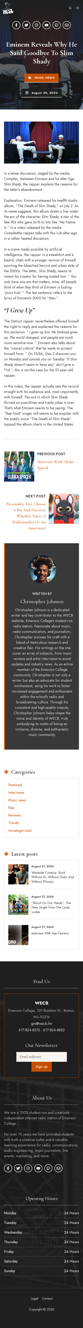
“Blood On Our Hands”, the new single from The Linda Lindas (51, 907)
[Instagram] (36, 25)
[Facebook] (16, 25)
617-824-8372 (29, 1030)
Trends (13, 823)
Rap (11, 807)
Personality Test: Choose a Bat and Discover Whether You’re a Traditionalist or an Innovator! (26, 516)
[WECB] (7, 8)
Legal (34, 1298)
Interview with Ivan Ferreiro (50, 933)
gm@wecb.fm (41, 1023)
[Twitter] (26, 25)
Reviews (14, 815)
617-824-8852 (54, 1030)
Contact (47, 1298)
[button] (70, 8)
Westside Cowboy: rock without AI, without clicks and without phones (52, 877)
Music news (44, 78)
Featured (15, 785)
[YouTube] (47, 25)
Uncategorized (19, 830)
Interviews (16, 792)
